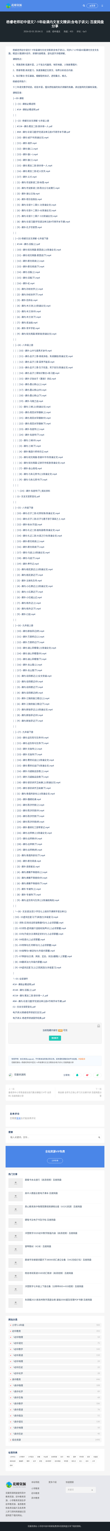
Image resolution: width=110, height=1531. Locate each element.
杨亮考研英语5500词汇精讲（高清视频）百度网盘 (49, 1273)
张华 (61, 1457)
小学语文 (31, 1457)
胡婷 (74, 1457)
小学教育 (35, 1489)
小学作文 (12, 1457)
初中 (87, 1461)
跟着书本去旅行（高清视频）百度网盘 (43, 1180)
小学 (93, 1461)
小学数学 (22, 1457)
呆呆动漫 (12, 1461)
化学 (34, 1461)
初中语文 (56, 32)
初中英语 (57, 1461)
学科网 (81, 1457)
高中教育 (35, 1498)
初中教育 (35, 1493)
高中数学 (48, 1461)
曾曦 (38, 1457)
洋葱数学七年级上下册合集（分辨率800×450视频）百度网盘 (54, 1286)
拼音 (40, 1461)
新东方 (74, 1461)
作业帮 (46, 1457)
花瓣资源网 (20, 1075)
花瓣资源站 (15, 1062)
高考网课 (54, 1457)
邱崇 (88, 1457)
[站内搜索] (84, 5)
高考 (11, 1465)
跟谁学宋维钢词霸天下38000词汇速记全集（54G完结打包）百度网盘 (58, 1260)
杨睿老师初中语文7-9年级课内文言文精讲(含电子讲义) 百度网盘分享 (48, 1062)
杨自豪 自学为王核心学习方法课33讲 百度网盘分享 (80, 1094)
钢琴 (28, 1461)
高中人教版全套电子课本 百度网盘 (41, 1193)
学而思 (66, 1461)
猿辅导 (21, 1461)
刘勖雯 (95, 1457)
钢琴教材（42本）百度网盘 (38, 1246)
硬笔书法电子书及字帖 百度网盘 (40, 1220)
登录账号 (55, 1038)
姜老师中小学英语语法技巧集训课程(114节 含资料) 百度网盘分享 (29, 1094)
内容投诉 (81, 1059)
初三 (80, 1461)
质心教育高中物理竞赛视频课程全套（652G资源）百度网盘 (53, 1207)
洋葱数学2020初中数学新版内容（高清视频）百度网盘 (51, 1233)
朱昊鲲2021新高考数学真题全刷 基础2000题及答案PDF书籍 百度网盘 (58, 1300)
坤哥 (68, 1457)
